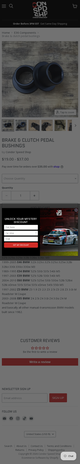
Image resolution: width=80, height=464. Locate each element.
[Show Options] (36, 233)
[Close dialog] (76, 210)
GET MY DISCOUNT (21, 245)
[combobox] (20, 233)
